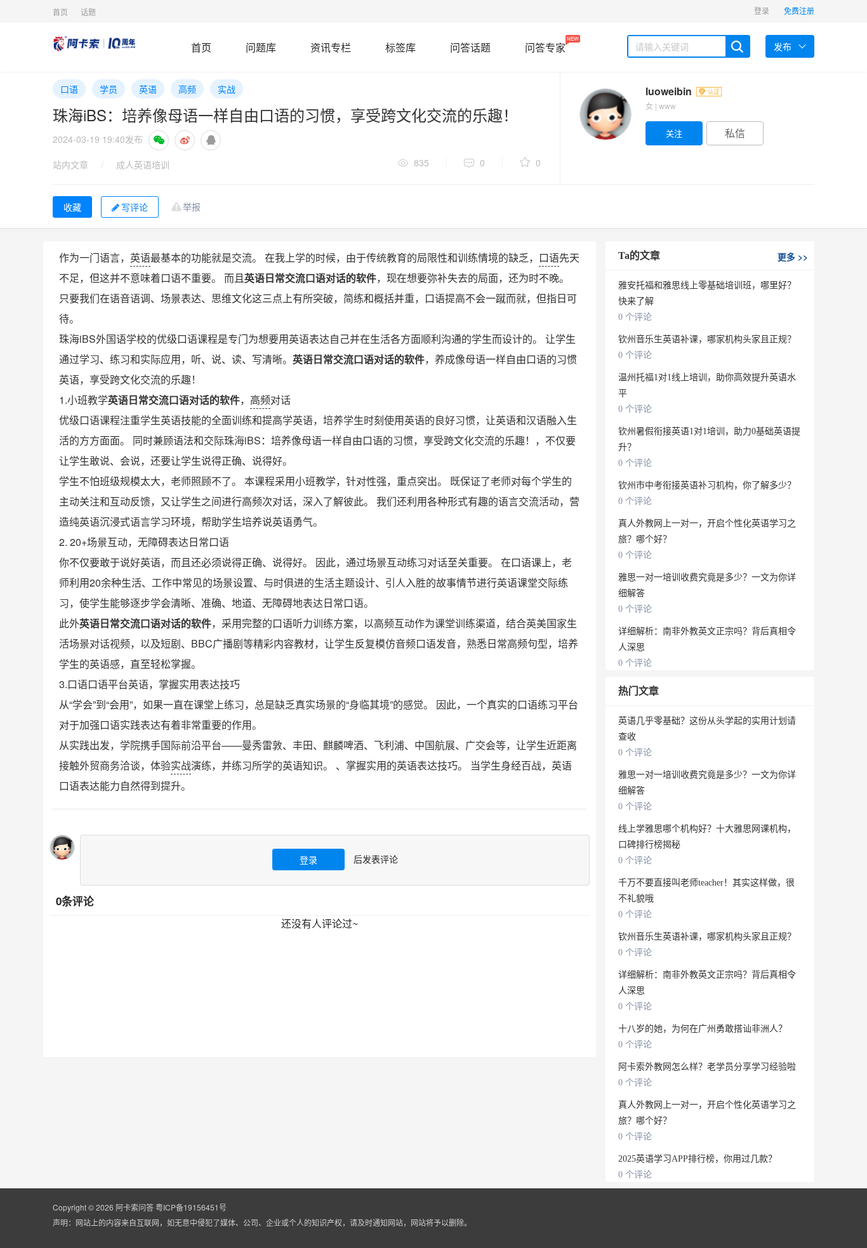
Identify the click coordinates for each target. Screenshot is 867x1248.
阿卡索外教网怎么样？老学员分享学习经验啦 (707, 1067)
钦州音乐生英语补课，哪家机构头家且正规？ (707, 339)
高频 (187, 89)
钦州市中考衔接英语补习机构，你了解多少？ (707, 485)
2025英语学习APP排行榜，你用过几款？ (697, 1159)
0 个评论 (635, 317)
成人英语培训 (142, 164)
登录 (761, 10)
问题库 (261, 47)
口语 (69, 89)
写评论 (134, 207)
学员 (108, 89)
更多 (793, 256)
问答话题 (470, 47)
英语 (148, 89)
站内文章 (70, 164)
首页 (60, 11)
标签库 (400, 47)
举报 (192, 206)
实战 (226, 89)
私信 (735, 133)
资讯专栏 (330, 47)
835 (421, 162)
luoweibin (669, 91)
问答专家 (545, 45)
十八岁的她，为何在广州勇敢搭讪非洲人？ (702, 1028)
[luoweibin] (604, 114)
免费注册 (799, 10)
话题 (88, 11)
